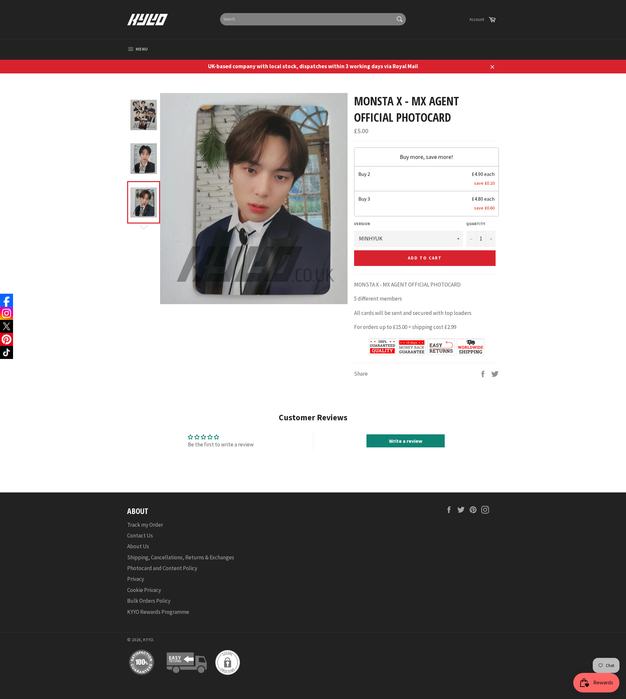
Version (362, 223)
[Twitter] (6, 326)
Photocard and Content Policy (162, 568)
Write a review (405, 441)
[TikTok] (6, 352)
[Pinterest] (6, 339)
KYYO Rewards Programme (158, 611)
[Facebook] (6, 300)
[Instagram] (6, 313)
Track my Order (145, 524)
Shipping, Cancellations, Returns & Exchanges (180, 557)
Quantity (475, 223)
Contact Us (140, 535)
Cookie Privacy (144, 590)
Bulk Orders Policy (149, 600)
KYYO (148, 640)
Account (477, 19)
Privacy (135, 578)
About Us (138, 546)
